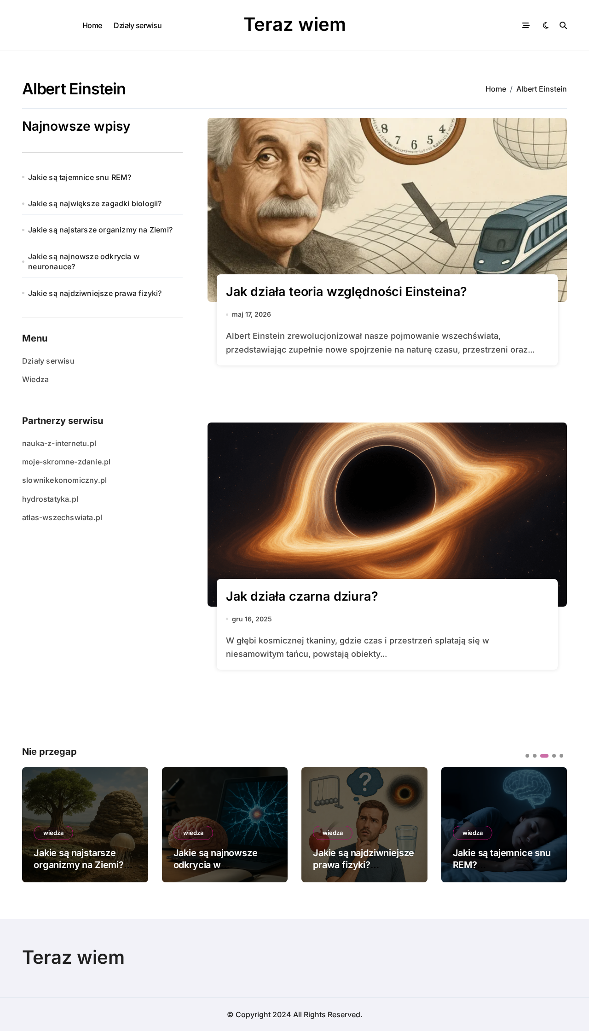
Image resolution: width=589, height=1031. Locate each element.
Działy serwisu (138, 25)
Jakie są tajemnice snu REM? (79, 177)
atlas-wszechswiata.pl (62, 517)
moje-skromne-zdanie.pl (66, 461)
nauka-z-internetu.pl (59, 443)
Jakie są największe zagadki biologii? (95, 203)
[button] (553, 824)
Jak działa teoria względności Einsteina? (347, 291)
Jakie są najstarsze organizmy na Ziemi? (100, 229)
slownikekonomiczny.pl (64, 480)
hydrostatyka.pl (50, 499)
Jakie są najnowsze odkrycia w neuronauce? (83, 261)
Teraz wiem (294, 24)
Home (92, 25)
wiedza (53, 832)
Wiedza (35, 379)
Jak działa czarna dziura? (302, 596)
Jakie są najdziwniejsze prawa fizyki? (95, 293)
